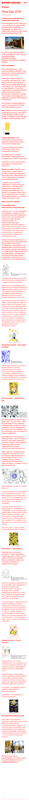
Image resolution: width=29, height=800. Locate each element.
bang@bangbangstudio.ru (10, 761)
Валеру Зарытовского (8, 57)
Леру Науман (13, 60)
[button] (25, 269)
